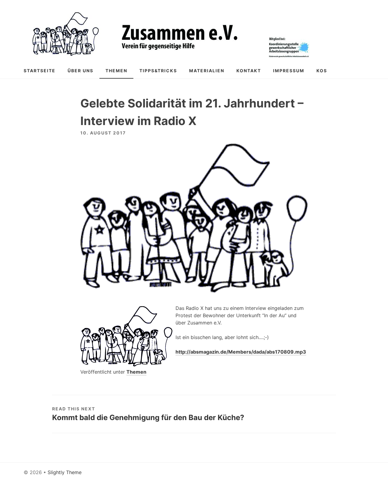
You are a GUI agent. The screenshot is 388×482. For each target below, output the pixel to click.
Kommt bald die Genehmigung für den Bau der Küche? (148, 417)
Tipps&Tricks (158, 70)
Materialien (206, 70)
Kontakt (248, 70)
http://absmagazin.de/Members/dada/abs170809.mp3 (241, 352)
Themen (116, 70)
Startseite (39, 70)
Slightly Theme (65, 472)
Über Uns (80, 70)
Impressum (288, 70)
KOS (321, 70)
